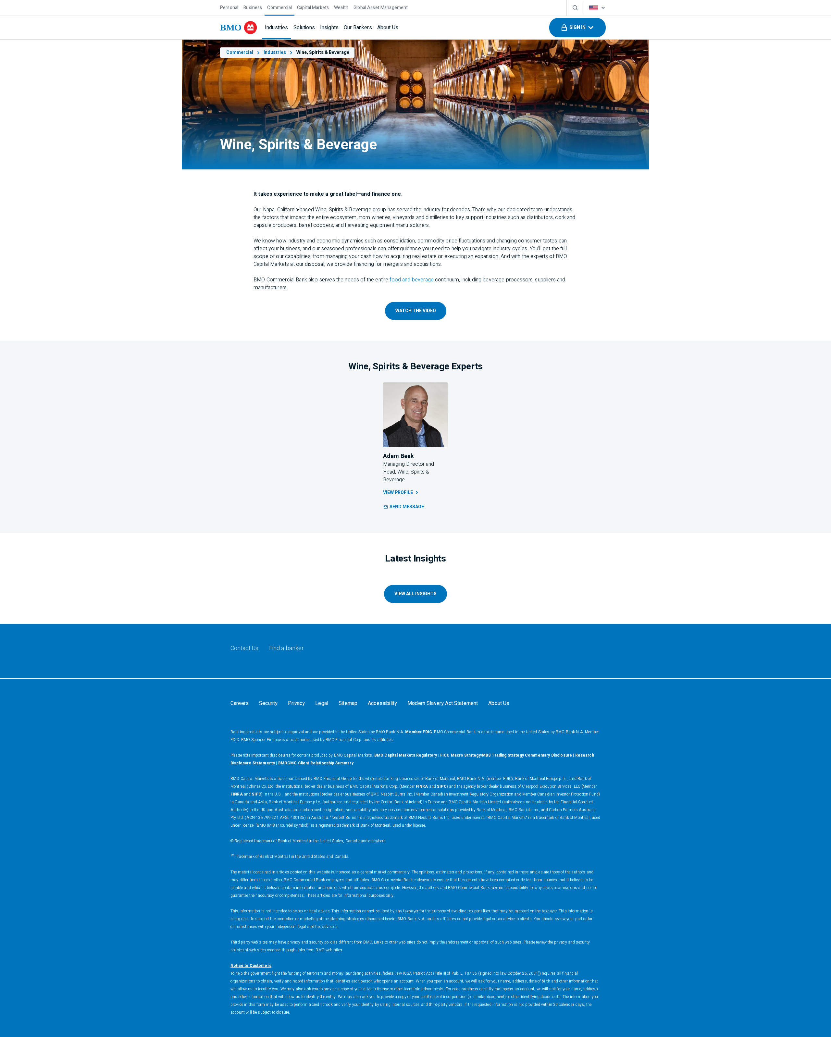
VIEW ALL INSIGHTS (415, 593)
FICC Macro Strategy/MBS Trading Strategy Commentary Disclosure (506, 755)
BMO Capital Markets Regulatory (405, 755)
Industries (275, 52)
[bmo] (238, 27)
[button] (577, 27)
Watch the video (415, 310)
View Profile (398, 492)
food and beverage (412, 280)
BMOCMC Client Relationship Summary (315, 763)
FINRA (422, 786)
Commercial (239, 52)
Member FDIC (418, 732)
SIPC (442, 786)
